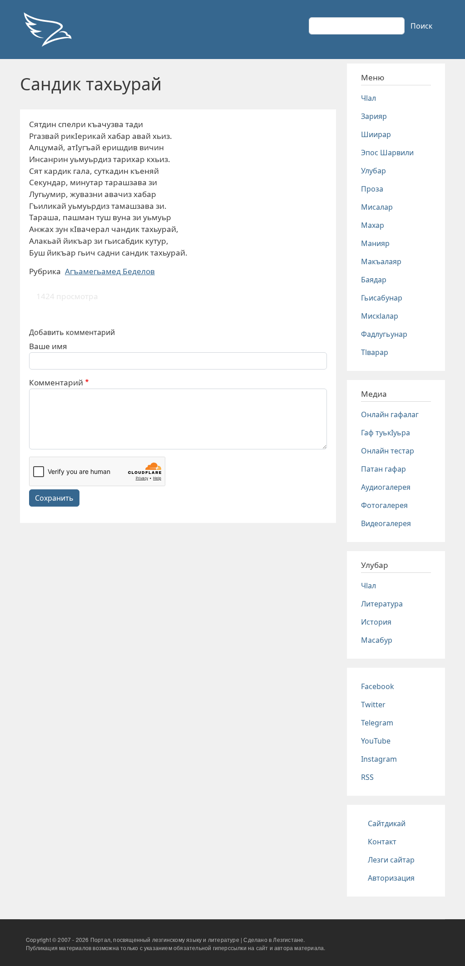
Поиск (421, 26)
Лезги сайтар (391, 860)
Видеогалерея (386, 523)
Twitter (373, 705)
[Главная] (47, 29)
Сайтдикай (387, 823)
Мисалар (377, 207)
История (376, 622)
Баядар (373, 280)
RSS (367, 777)
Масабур (376, 640)
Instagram (379, 759)
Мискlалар (379, 316)
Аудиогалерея (386, 487)
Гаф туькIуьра (385, 433)
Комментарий (56, 382)
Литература (382, 604)
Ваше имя (48, 346)
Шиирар (376, 134)
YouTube (376, 741)
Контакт (382, 842)
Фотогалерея (384, 505)
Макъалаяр (381, 261)
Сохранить (54, 498)
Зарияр (374, 116)
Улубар (373, 171)
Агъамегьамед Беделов (110, 271)
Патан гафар (383, 469)
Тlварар (374, 352)
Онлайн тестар (387, 451)
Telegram (377, 723)
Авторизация (391, 878)
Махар (372, 225)
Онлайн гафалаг (390, 414)
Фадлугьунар (384, 334)
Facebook (377, 686)
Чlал (368, 98)
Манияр (375, 243)
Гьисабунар (381, 298)
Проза (372, 189)
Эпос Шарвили (387, 153)
